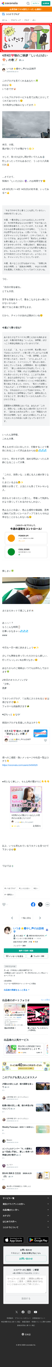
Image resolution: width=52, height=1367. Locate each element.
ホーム (4, 20)
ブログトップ (16, 20)
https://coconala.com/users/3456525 (20, 765)
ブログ (26, 20)
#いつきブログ (10, 888)
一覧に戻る (26, 917)
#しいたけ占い (24, 888)
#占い (36, 888)
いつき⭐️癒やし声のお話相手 (20, 739)
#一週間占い (9, 894)
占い (34, 20)
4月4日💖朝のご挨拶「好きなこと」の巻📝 (17, 732)
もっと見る (45, 999)
